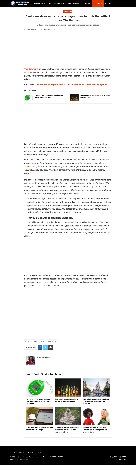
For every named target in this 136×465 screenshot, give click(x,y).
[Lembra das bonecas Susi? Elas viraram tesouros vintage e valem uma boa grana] (96, 416)
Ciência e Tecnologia (74, 3)
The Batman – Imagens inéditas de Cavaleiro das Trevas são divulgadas (71, 84)
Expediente (30, 452)
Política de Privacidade (17, 452)
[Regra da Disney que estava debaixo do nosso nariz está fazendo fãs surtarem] (96, 387)
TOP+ (109, 3)
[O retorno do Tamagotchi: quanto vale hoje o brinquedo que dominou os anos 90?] (28, 97)
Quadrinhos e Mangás (56, 3)
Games (87, 3)
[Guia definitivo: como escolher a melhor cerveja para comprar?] (74, 97)
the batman (51, 341)
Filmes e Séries (39, 3)
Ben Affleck (39, 341)
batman (28, 341)
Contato (38, 452)
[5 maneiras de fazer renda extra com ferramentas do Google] (39, 416)
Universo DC (30, 166)
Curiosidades (98, 3)
